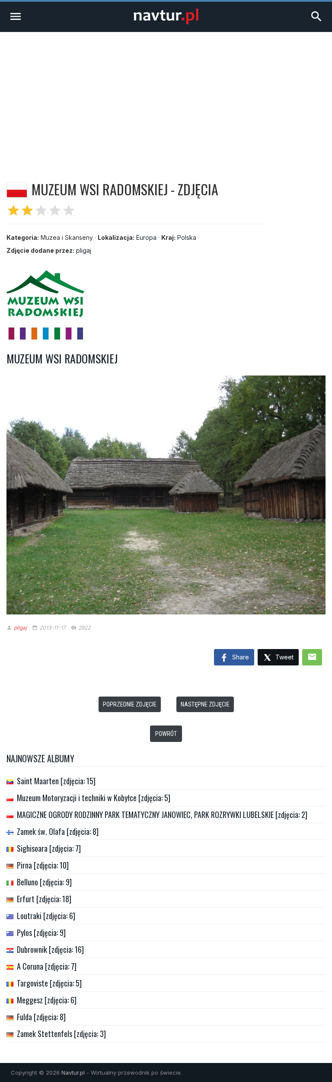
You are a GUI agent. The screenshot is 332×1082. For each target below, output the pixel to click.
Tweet (284, 657)
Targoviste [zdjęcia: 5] (49, 983)
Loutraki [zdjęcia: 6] (46, 915)
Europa (146, 237)
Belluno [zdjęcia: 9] (44, 882)
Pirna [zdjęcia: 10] (43, 865)
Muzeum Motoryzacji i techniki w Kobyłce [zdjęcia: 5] (93, 797)
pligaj (83, 250)
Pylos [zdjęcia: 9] (41, 932)
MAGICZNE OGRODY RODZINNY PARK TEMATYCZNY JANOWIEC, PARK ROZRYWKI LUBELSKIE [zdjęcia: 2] (162, 814)
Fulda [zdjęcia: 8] (41, 1016)
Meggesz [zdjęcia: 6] (47, 1000)
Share (239, 657)
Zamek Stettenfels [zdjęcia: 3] (61, 1033)
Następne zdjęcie (205, 704)
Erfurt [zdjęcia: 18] (44, 898)
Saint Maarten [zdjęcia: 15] (56, 780)
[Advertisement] (166, 96)
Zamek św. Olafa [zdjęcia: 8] (58, 831)
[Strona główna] (166, 22)
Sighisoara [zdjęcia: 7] (49, 848)
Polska (186, 237)
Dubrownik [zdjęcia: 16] (50, 949)
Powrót (166, 733)
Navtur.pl (73, 1072)
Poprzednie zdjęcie (129, 704)
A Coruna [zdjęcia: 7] (47, 966)
